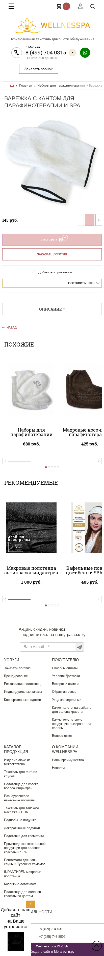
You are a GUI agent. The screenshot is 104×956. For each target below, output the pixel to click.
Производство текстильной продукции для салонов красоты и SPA (24, 848)
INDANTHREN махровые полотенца (22, 874)
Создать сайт (40, 951)
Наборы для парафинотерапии (61, 85)
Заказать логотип (52, 254)
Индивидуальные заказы (23, 692)
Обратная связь (64, 692)
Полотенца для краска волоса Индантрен (21, 786)
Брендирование (16, 676)
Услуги (11, 660)
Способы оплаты (64, 668)
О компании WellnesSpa (65, 749)
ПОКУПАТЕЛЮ (65, 660)
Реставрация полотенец (22, 684)
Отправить (79, 647)
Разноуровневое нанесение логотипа (19, 798)
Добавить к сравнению (55, 272)
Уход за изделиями (66, 700)
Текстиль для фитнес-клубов (21, 774)
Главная (25, 85)
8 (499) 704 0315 (45, 53)
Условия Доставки (66, 676)
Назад (12, 327)
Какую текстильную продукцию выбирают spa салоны (71, 724)
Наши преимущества (68, 760)
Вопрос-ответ (62, 736)
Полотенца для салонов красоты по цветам (22, 894)
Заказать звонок (38, 69)
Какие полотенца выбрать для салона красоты (71, 710)
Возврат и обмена (65, 684)
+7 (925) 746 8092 (52, 937)
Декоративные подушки (22, 828)
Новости (58, 768)
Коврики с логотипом (20, 884)
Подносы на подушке (20, 820)
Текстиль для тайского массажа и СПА (21, 810)
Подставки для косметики (24, 836)
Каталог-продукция (16, 749)
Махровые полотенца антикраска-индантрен (31, 570)
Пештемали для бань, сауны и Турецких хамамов (24, 862)
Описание (50, 309)
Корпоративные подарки (22, 700)
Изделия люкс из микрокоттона (17, 762)
